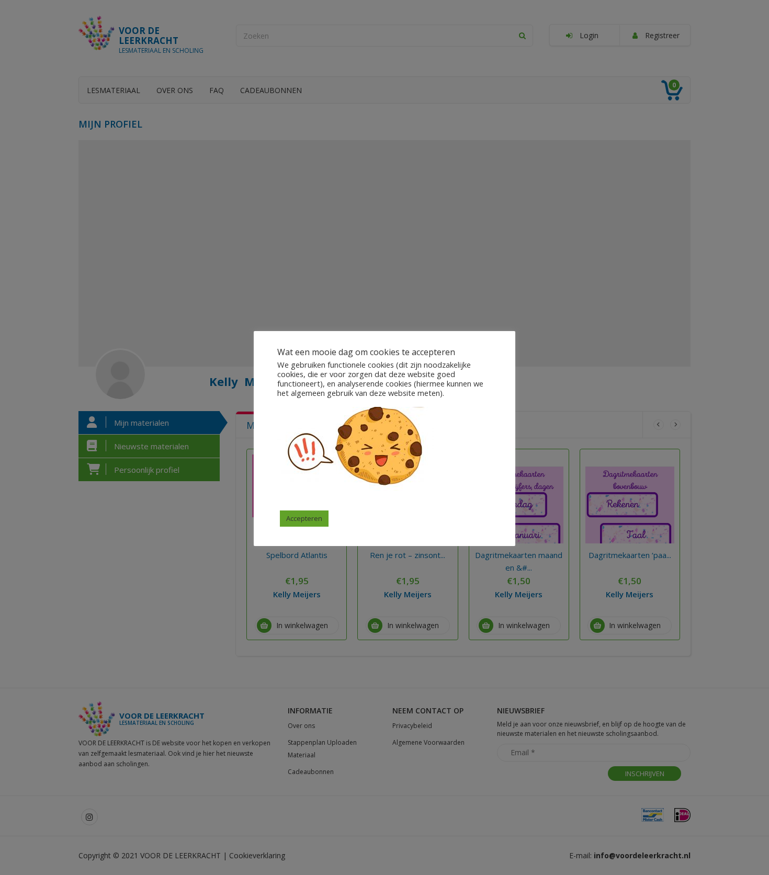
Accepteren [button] (304, 518)
